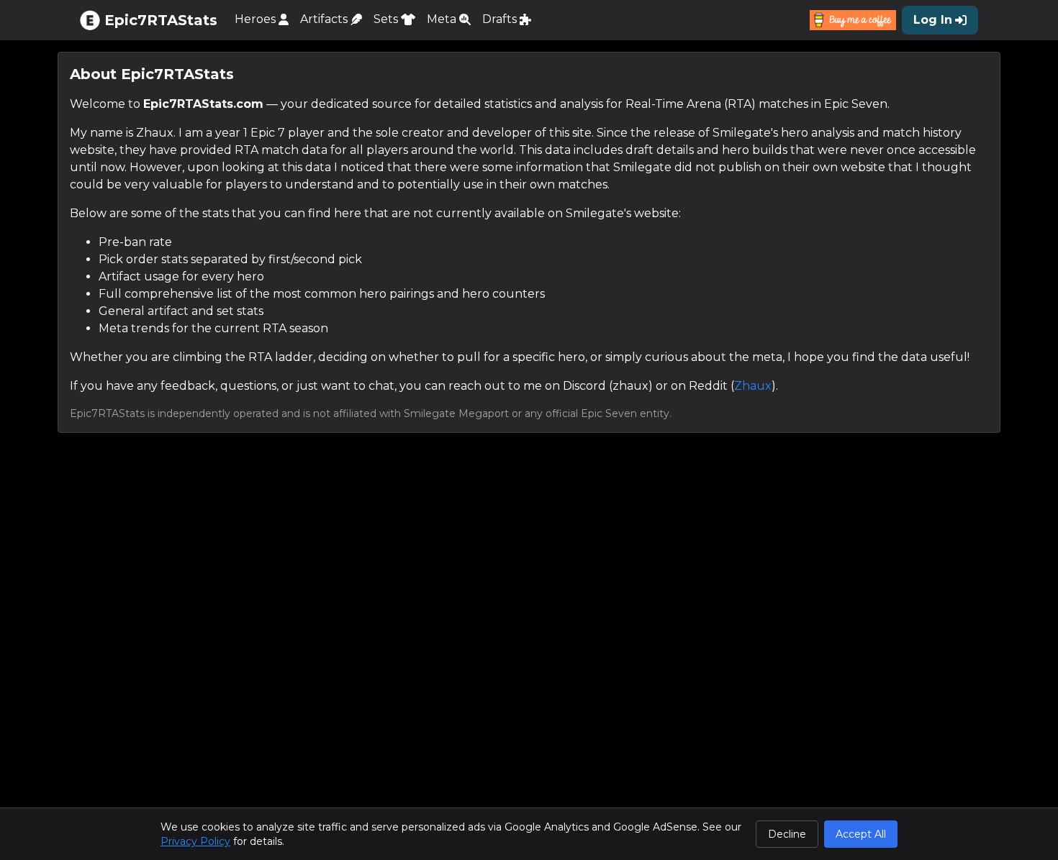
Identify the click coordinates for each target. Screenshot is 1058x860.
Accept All (861, 834)
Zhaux (753, 386)
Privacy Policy (195, 841)
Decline (787, 834)
